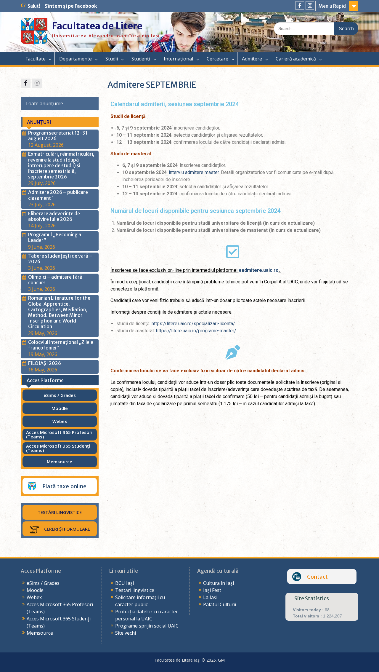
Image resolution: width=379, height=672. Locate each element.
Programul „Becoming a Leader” (54, 237)
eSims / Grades (43, 583)
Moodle (35, 590)
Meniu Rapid (332, 6)
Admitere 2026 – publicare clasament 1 (58, 195)
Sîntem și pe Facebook (71, 6)
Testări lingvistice (134, 590)
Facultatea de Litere (97, 26)
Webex (34, 597)
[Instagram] (310, 5)
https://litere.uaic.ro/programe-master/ (196, 330)
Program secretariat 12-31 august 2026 (57, 135)
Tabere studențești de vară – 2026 (60, 258)
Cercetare (217, 58)
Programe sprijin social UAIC (147, 625)
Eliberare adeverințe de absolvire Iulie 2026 (54, 216)
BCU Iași (124, 583)
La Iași (210, 597)
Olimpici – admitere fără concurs (55, 279)
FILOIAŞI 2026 (44, 363)
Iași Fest (212, 590)
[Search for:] (316, 28)
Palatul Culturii (219, 604)
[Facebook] (300, 5)
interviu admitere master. (194, 172)
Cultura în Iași (218, 583)
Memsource (40, 633)
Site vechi (125, 633)
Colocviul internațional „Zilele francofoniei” (60, 345)
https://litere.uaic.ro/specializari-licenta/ (193, 323)
